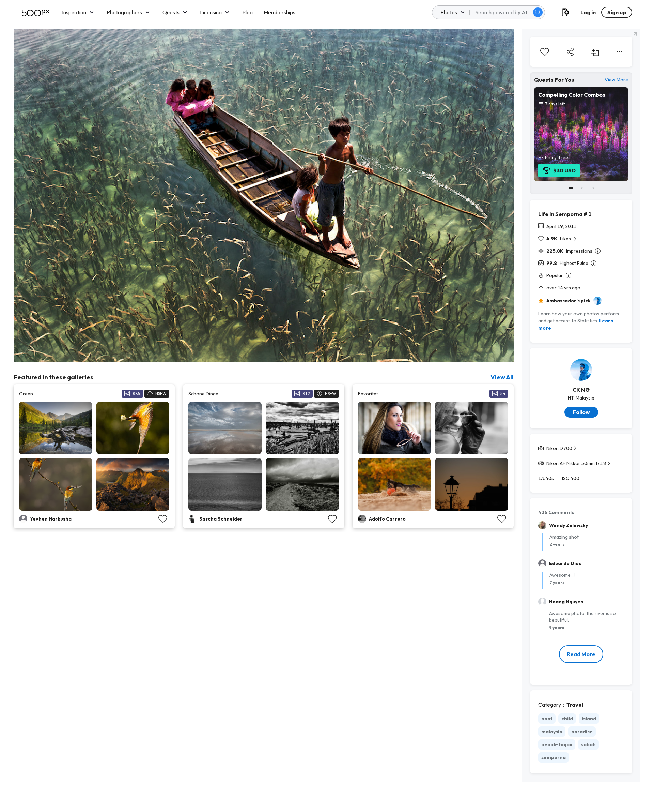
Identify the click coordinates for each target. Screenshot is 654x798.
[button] (537, 12)
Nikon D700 (559, 448)
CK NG (581, 389)
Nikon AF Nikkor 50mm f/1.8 (576, 463)
